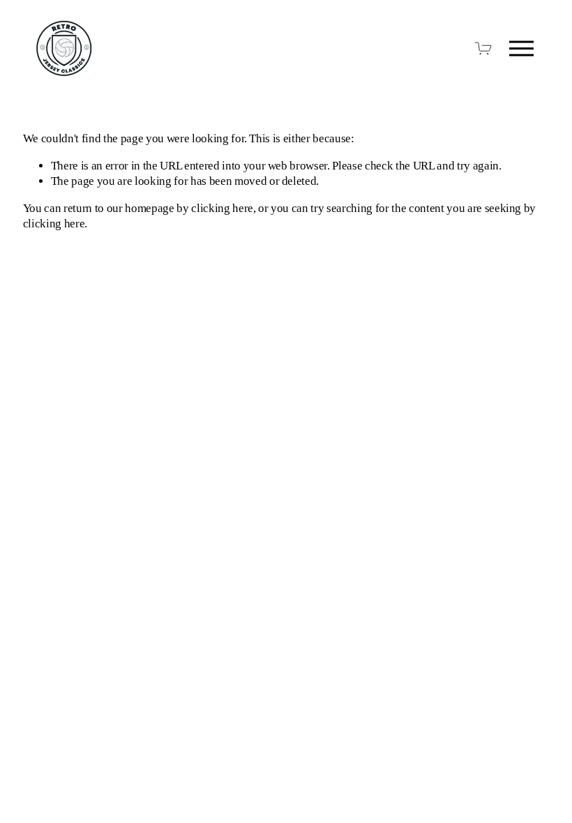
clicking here (222, 208)
